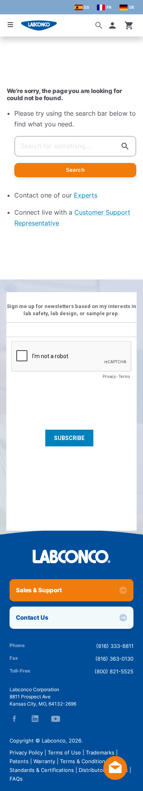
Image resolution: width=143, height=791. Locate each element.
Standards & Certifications (42, 770)
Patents (19, 761)
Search (75, 170)
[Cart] (129, 25)
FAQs (16, 778)
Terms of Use (64, 752)
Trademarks (100, 752)
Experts (85, 195)
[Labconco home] (71, 556)
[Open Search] (99, 25)
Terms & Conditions (84, 761)
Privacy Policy (26, 752)
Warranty (44, 761)
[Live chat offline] (115, 777)
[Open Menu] (10, 25)
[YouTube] (55, 718)
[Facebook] (14, 718)
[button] (114, 25)
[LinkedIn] (35, 718)
